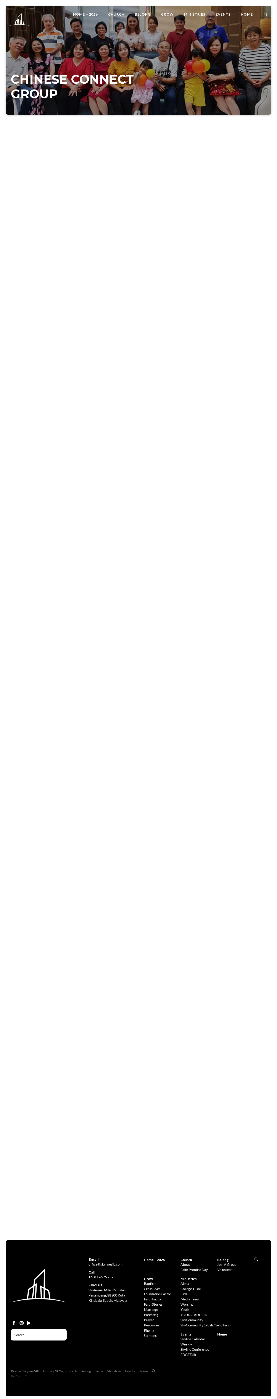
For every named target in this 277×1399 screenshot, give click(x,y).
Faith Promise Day (194, 1269)
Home (247, 14)
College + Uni (190, 1289)
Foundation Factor (157, 1294)
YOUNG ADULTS (193, 1315)
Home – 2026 (85, 14)
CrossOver (152, 1289)
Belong (143, 14)
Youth (184, 1309)
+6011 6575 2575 (102, 1277)
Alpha (184, 1283)
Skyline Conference (194, 1349)
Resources (151, 1325)
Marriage (151, 1309)
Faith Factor (153, 1299)
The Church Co (19, 1376)
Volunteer (224, 1269)
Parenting (151, 1315)
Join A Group (227, 1264)
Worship (186, 1304)
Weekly (186, 1344)
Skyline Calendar (192, 1339)
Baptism (150, 1283)
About (185, 1264)
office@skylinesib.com (105, 1264)
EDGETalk (188, 1354)
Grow (167, 14)
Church (116, 14)
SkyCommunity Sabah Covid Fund (205, 1325)
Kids (183, 1294)
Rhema (149, 1330)
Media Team (189, 1299)
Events (223, 14)
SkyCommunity (191, 1320)
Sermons (150, 1335)
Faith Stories (153, 1304)
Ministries (194, 14)
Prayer (149, 1320)
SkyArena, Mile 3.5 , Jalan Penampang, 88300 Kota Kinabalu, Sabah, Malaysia (108, 1295)
